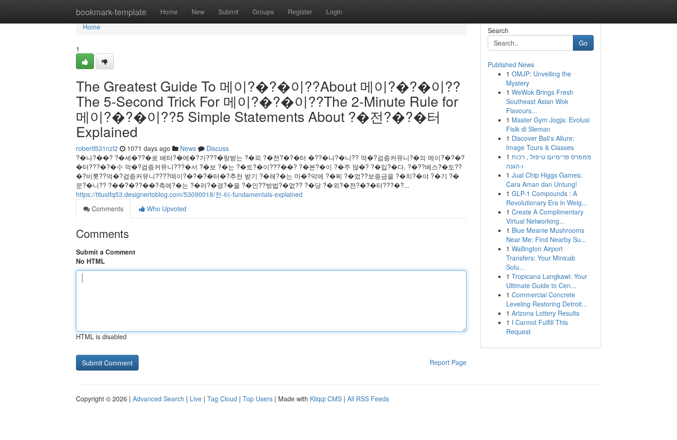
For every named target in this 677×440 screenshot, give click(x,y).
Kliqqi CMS (326, 398)
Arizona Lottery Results (545, 313)
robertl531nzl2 (97, 148)
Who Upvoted (166, 208)
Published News (511, 64)
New (198, 11)
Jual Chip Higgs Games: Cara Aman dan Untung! (544, 179)
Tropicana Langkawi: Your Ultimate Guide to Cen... (546, 281)
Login (334, 11)
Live (196, 398)
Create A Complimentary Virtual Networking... (545, 216)
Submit (228, 11)
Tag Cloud (222, 398)
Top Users (258, 398)
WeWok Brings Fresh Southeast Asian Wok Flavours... (539, 101)
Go (583, 42)
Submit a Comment (105, 251)
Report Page (448, 362)
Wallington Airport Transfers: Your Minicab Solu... (540, 258)
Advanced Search (158, 398)
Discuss (217, 148)
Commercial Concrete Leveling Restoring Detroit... (546, 299)
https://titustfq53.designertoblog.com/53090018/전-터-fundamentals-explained (189, 194)
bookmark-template (111, 11)
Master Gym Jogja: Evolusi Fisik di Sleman (547, 124)
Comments (106, 208)
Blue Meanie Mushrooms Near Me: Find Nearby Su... (546, 235)
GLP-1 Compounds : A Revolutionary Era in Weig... (546, 198)
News (188, 148)
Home (169, 11)
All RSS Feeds (368, 398)
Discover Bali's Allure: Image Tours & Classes (540, 142)
